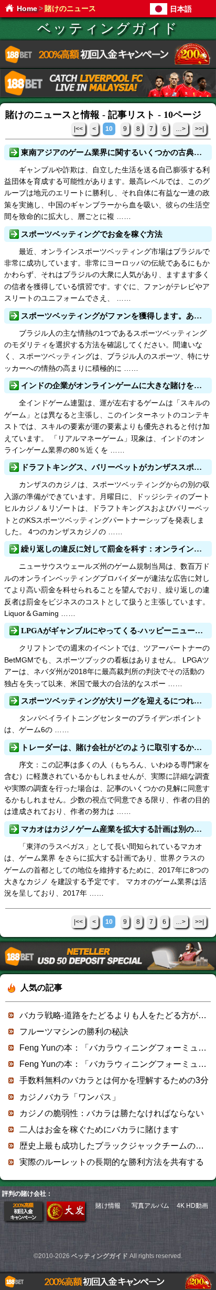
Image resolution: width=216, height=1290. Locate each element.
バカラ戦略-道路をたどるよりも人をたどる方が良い (117, 1015)
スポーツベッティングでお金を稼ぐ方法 (92, 234)
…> (181, 129)
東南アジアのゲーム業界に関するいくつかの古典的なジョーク (115, 152)
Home (27, 8)
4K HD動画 (192, 1205)
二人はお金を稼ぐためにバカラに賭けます (99, 1129)
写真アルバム (150, 1205)
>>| (199, 129)
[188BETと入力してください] (23, 1218)
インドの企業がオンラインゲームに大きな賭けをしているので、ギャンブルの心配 (115, 385)
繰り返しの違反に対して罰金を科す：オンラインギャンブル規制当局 (115, 549)
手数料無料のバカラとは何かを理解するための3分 (114, 1080)
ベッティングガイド (108, 28)
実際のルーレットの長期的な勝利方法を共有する (111, 1161)
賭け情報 (108, 1205)
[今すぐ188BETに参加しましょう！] (108, 66)
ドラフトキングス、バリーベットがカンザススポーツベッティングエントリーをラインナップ (115, 467)
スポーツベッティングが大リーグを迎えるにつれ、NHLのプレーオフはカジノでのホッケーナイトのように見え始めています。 (115, 701)
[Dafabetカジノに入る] (66, 1218)
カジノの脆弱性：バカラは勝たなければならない (111, 1113)
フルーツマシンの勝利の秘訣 (73, 1031)
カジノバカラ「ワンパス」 (69, 1097)
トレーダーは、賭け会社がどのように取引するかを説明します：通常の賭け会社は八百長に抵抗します (115, 747)
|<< (78, 129)
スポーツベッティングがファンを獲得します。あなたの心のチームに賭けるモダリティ (115, 316)
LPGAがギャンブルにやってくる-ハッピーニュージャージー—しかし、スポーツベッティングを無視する (115, 630)
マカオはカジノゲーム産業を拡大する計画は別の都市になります (115, 829)
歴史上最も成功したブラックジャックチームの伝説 (115, 1145)
